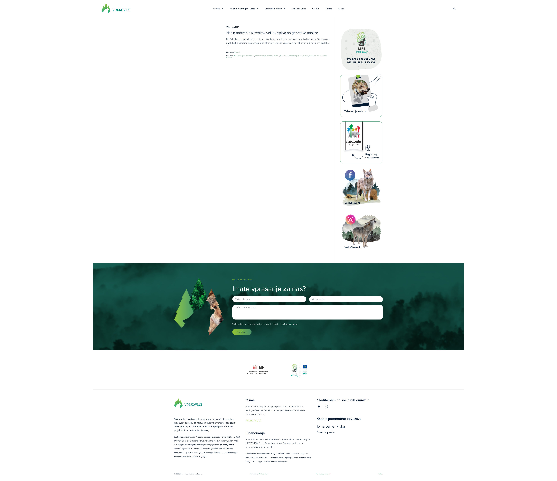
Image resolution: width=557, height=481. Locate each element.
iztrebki (276, 55)
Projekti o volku (299, 8)
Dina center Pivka (331, 426)
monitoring (293, 55)
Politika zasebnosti (323, 474)
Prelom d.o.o (263, 474)
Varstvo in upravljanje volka (242, 8)
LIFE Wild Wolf (252, 443)
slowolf (319, 55)
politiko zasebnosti (289, 324)
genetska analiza (248, 55)
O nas (341, 8)
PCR (299, 55)
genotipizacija (260, 55)
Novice (329, 8)
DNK (239, 55)
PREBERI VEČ (254, 420)
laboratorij (284, 55)
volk (325, 55)
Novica (237, 52)
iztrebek (270, 55)
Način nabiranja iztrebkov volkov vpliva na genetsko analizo (272, 32)
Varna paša (326, 432)
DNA (235, 55)
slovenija (312, 55)
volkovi (229, 57)
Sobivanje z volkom (273, 8)
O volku (216, 8)
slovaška (305, 55)
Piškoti (380, 474)
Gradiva (315, 8)
